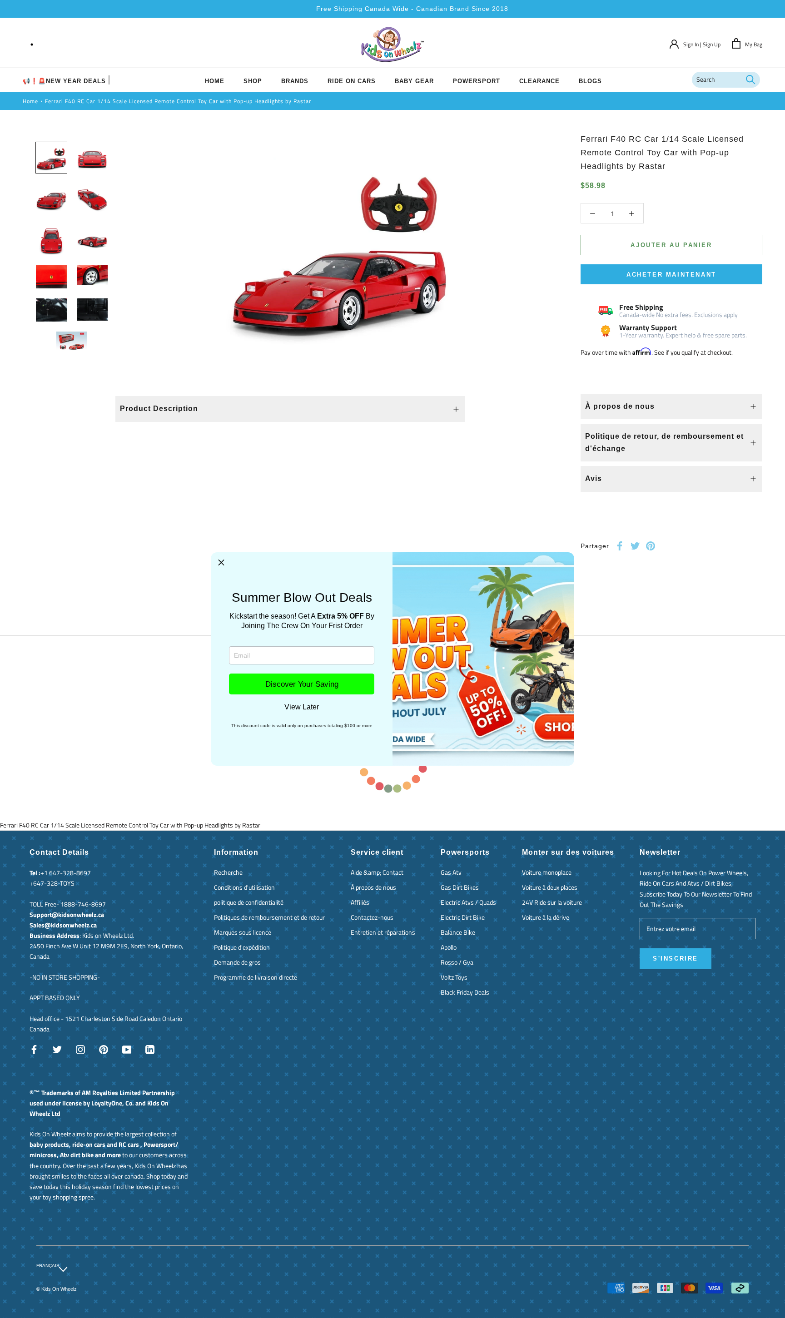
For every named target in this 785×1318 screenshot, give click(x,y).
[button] (221, 562)
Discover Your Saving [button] (301, 684)
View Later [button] (301, 707)
